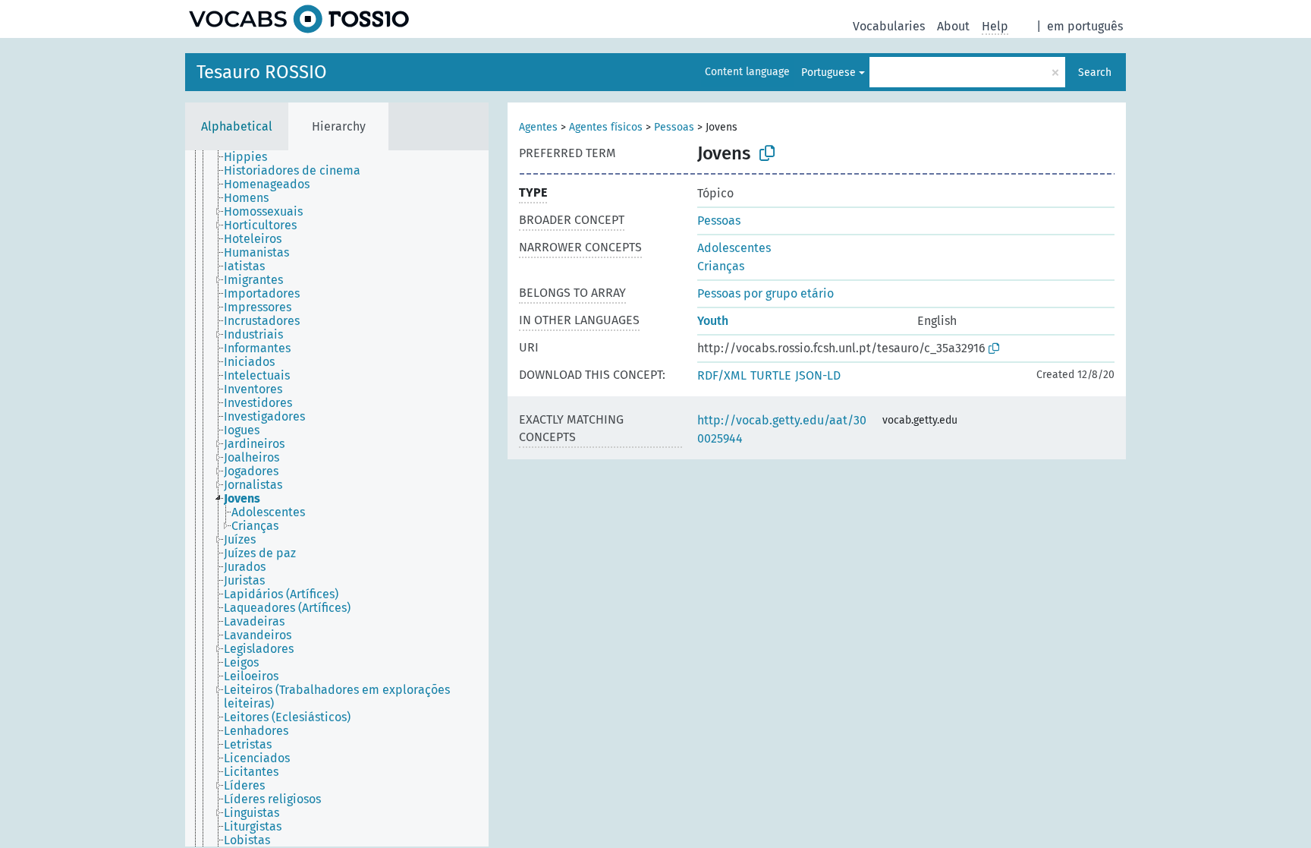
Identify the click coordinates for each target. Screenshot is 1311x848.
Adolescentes (734, 248)
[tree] (337, 498)
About (953, 26)
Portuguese (828, 72)
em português (1085, 26)
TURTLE (770, 375)
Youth (712, 321)
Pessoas (674, 127)
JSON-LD (818, 375)
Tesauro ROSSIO (261, 72)
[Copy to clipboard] (767, 153)
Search (1094, 72)
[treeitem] (252, 157)
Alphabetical (236, 126)
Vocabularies (889, 26)
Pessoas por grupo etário (765, 293)
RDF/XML (722, 375)
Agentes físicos (606, 127)
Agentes (538, 127)
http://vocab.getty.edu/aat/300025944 (781, 429)
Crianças (720, 266)
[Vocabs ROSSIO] (299, 19)
